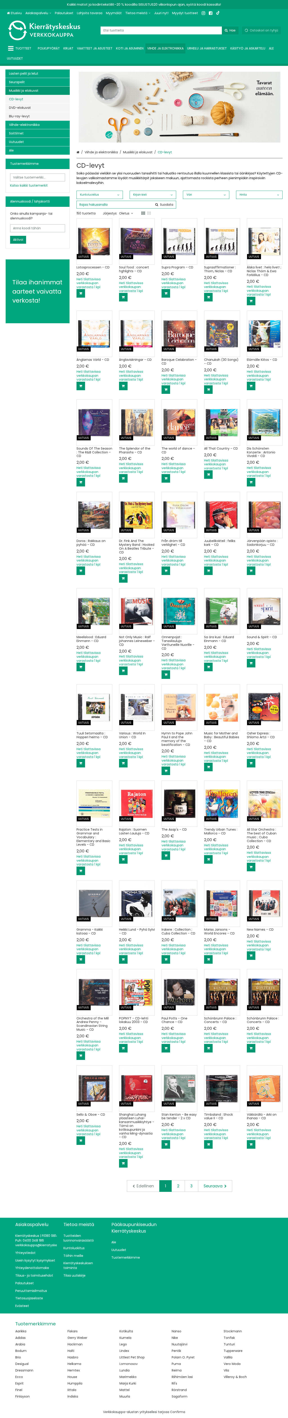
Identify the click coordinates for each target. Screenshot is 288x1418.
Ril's (174, 1383)
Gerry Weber (77, 1338)
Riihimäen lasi (182, 1377)
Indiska (73, 1396)
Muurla (124, 1396)
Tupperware (233, 1351)
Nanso (176, 1331)
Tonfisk (229, 1338)
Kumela (125, 1338)
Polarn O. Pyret (183, 1357)
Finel (18, 1390)
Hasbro (73, 1357)
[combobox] (169, 30)
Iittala (72, 1390)
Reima (177, 1370)
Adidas (20, 1338)
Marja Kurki (127, 1383)
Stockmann (233, 1331)
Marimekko (128, 1377)
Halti (71, 1351)
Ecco (19, 1377)
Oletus (124, 213)
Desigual (22, 1364)
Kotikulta (126, 1331)
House (72, 1377)
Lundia (124, 1370)
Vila (226, 1370)
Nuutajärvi (179, 1344)
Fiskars (73, 1331)
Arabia (20, 1344)
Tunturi (229, 1344)
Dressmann (24, 1370)
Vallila (228, 1357)
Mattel (124, 1390)
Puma (176, 1364)
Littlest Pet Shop (132, 1357)
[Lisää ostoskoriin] (80, 293)
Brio (18, 1357)
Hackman (75, 1344)
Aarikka (20, 1331)
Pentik (176, 1351)
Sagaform (179, 1396)
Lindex (124, 1351)
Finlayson (22, 1396)
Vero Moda (232, 1364)
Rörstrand (179, 1390)
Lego (123, 1344)
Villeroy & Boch (235, 1377)
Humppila (75, 1383)
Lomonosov (128, 1364)
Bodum (21, 1351)
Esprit (19, 1383)
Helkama (74, 1364)
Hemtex (74, 1370)
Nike (175, 1338)
